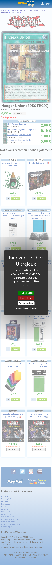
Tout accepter (26, 292)
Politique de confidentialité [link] (26, 308)
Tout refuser (26, 297)
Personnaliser (26, 303)
